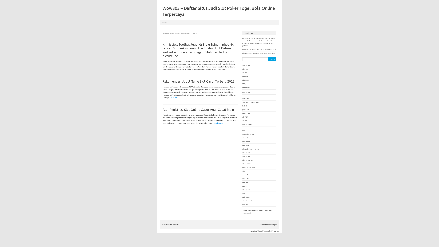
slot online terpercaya (250, 102)
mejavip (245, 76)
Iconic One (253, 231)
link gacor (246, 197)
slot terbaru (246, 164)
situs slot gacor (248, 134)
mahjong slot (247, 141)
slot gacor (246, 65)
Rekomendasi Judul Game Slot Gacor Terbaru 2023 (199, 81)
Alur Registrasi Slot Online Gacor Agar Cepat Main (198, 109)
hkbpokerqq (246, 80)
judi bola (245, 145)
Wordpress (275, 231)
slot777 (245, 117)
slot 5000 (245, 178)
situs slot (245, 138)
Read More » (175, 98)
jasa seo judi (248, 213)
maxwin (245, 186)
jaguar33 (245, 109)
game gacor (246, 98)
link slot (245, 182)
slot (243, 130)
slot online (246, 69)
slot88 (244, 73)
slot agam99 (246, 124)
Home (164, 22)
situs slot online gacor (250, 149)
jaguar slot (246, 113)
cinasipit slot (247, 201)
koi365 (244, 106)
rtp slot (245, 175)
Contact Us (268, 211)
